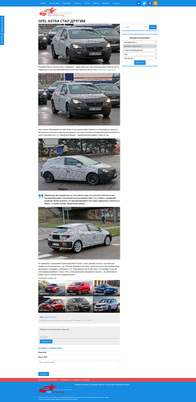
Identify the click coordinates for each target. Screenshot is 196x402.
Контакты (116, 3)
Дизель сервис (104, 397)
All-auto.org (55, 12)
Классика (105, 3)
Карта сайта (68, 399)
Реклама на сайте (50, 399)
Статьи (87, 3)
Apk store (74, 399)
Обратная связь (60, 399)
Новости (77, 3)
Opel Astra (52, 317)
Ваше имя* (42, 352)
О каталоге (41, 399)
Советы (96, 3)
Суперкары (67, 3)
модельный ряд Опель (106, 70)
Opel (46, 317)
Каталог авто (54, 3)
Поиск (153, 27)
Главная (43, 3)
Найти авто (140, 63)
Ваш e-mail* (42, 357)
